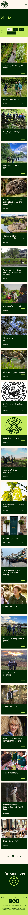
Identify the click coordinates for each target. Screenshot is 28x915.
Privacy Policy (13, 897)
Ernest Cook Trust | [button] (4, 4)
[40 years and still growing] (14, 87)
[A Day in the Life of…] (14, 594)
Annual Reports (11, 33)
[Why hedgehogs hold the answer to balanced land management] (14, 187)
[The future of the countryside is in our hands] (14, 223)
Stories (15, 29)
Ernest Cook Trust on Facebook (17, 901)
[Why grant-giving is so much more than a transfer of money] (14, 257)
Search (19, 889)
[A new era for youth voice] (14, 293)
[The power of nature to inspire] (14, 325)
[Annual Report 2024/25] (14, 425)
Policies (13, 889)
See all (9, 29)
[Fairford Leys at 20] (14, 525)
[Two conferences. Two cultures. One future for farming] (14, 557)
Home (2, 889)
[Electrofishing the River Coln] (14, 359)
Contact (25, 889)
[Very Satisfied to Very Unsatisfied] (14, 457)
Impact (21, 29)
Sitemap (25, 897)
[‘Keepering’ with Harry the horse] (14, 53)
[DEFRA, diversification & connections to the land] (14, 726)
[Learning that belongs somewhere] (14, 118)
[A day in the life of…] (14, 760)
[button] (26, 4)
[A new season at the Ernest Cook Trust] (14, 491)
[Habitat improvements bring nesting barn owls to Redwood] (14, 792)
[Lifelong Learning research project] (14, 626)
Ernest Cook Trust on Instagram (10, 901)
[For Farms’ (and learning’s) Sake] (14, 391)
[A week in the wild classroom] (14, 660)
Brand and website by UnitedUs (16, 911)
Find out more (23, 72)
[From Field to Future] (14, 828)
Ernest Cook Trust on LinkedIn (14, 901)
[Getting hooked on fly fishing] (14, 153)
